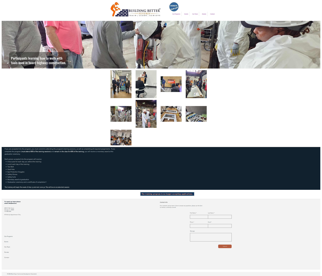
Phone (191, 222)
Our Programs (8, 236)
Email (209, 222)
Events (6, 241)
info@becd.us (12, 203)
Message (192, 231)
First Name (193, 213)
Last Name (211, 213)
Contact (6, 257)
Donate (6, 252)
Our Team (7, 247)
